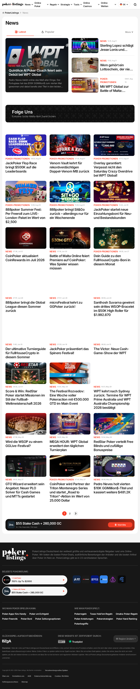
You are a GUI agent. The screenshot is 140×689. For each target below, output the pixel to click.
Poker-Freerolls (10, 618)
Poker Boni (26, 618)
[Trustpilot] (75, 641)
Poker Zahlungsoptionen (48, 618)
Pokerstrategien (105, 618)
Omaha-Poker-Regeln (127, 613)
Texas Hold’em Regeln (101, 613)
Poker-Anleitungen (84, 618)
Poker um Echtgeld (39, 613)
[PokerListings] (12, 4)
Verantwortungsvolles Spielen (56, 670)
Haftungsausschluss (10, 682)
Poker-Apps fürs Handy (14, 613)
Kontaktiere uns (18, 676)
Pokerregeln (80, 613)
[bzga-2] (6, 641)
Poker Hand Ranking (126, 618)
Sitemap (24, 682)
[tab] (47, 32)
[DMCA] (61, 641)
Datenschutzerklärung (42, 676)
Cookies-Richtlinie (62, 676)
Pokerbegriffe (81, 623)
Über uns (5, 676)
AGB (29, 676)
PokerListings (12, 12)
